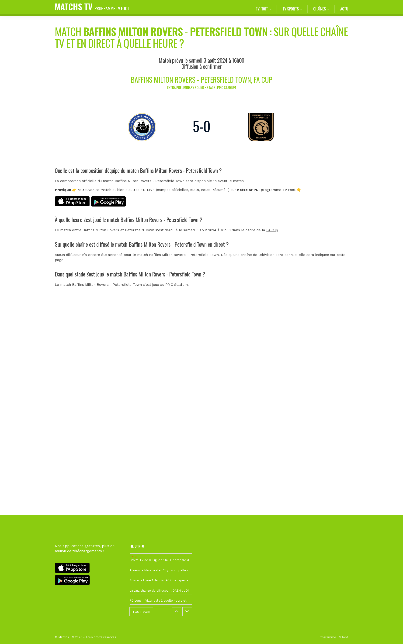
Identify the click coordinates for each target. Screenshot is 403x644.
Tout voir (141, 611)
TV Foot (262, 9)
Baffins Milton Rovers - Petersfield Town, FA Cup (201, 79)
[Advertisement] (201, 380)
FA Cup (272, 230)
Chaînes (319, 9)
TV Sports (290, 9)
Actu (344, 9)
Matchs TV (92, 6)
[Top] (390, 633)
